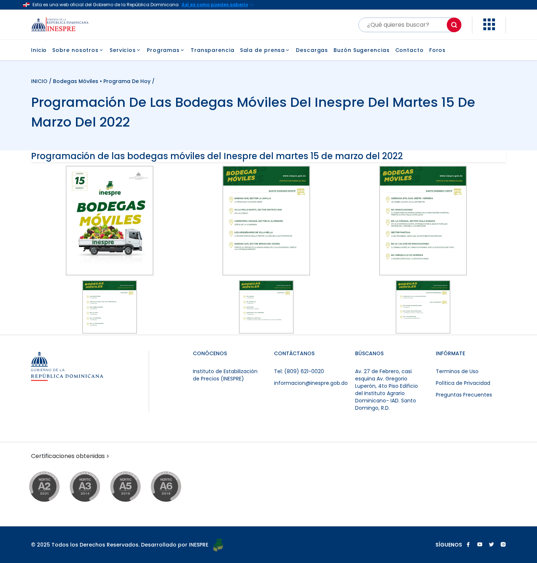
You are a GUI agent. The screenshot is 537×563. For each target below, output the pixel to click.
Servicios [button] (123, 50)
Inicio (39, 50)
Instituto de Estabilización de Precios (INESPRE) (225, 375)
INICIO (40, 81)
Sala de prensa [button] (262, 50)
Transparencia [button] (213, 50)
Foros (437, 50)
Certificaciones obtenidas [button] (68, 456)
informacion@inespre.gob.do (311, 383)
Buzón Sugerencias (361, 50)
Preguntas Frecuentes (464, 394)
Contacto (409, 50)
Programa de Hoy (127, 81)
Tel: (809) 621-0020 (299, 371)
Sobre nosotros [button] (75, 50)
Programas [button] (163, 50)
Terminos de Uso (457, 371)
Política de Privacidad (463, 383)
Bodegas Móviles (75, 81)
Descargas (312, 50)
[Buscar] (454, 25)
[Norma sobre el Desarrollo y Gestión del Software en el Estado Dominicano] (173, 487)
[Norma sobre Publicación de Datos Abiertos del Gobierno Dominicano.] (92, 487)
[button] (489, 28)
